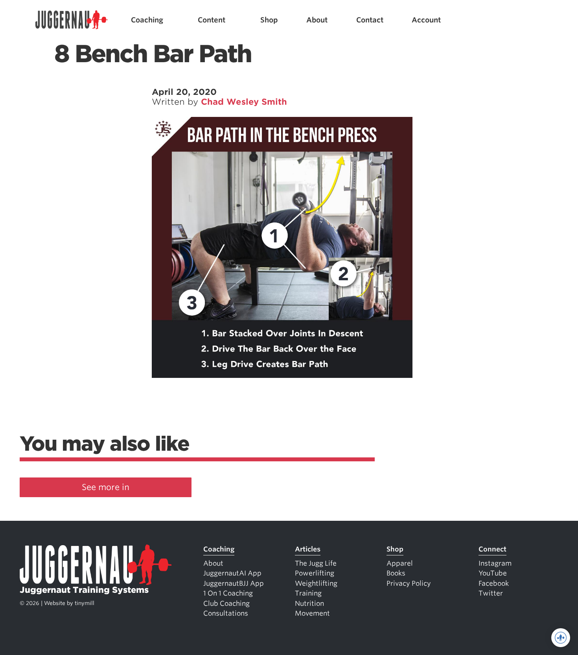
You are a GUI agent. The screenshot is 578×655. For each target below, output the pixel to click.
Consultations (225, 613)
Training (308, 593)
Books (396, 573)
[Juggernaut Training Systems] (71, 20)
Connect (492, 549)
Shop (269, 20)
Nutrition (309, 603)
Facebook (494, 583)
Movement (312, 613)
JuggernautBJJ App (233, 583)
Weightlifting (316, 583)
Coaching (147, 20)
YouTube (493, 573)
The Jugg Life (316, 563)
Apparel (400, 563)
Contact (369, 20)
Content (211, 20)
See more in (105, 487)
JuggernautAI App (232, 573)
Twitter (491, 593)
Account (426, 20)
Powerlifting (314, 573)
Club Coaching (226, 603)
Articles (307, 549)
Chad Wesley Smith (244, 102)
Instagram (495, 563)
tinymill (84, 603)
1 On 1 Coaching (228, 593)
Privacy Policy (409, 583)
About (317, 20)
